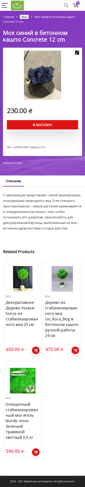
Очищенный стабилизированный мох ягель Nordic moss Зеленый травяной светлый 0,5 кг (22, 421)
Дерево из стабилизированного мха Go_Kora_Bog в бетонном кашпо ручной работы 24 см (61, 319)
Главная (8, 17)
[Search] (66, 5)
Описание (13, 181)
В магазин (42, 124)
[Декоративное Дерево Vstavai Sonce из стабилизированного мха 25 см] (23, 279)
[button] (77, 53)
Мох (24, 17)
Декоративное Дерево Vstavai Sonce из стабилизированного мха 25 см (22, 313)
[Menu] (4, 5)
